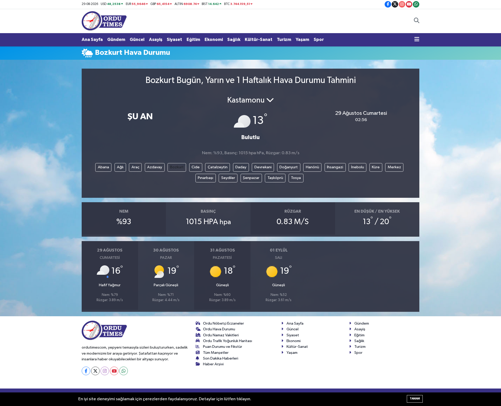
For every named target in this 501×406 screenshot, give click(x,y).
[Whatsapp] (123, 371)
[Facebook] (86, 371)
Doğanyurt (288, 167)
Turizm (284, 39)
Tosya (296, 178)
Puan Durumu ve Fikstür (222, 347)
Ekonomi (214, 39)
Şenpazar (251, 178)
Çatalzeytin (218, 167)
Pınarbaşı (205, 178)
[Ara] (416, 21)
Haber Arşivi (213, 364)
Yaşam (302, 39)
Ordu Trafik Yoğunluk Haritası (227, 341)
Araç (135, 167)
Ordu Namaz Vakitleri (221, 335)
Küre (376, 167)
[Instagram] (104, 371)
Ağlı (120, 167)
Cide (196, 167)
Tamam (415, 398)
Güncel (137, 39)
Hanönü (312, 167)
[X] (95, 371)
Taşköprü (275, 178)
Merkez (394, 167)
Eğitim (193, 39)
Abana (103, 167)
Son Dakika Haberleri (220, 358)
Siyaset (174, 39)
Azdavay (154, 167)
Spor (319, 39)
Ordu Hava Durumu (219, 329)
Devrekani (263, 167)
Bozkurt (177, 167)
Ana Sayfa (92, 39)
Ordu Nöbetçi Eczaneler (223, 323)
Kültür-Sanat (258, 39)
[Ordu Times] (104, 20)
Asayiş (155, 39)
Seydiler (228, 178)
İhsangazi (335, 167)
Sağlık (233, 39)
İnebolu (357, 167)
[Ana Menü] (416, 39)
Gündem (116, 39)
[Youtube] (114, 371)
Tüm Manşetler (216, 353)
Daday (240, 167)
